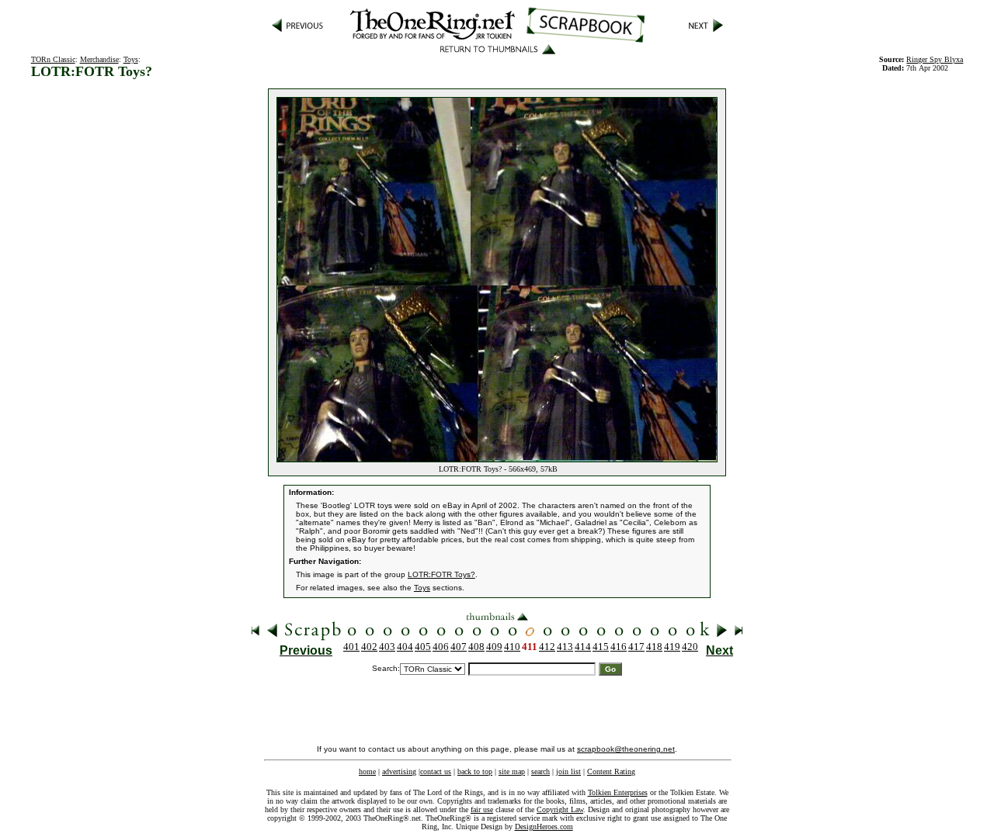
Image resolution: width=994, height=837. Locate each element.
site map (512, 771)
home (367, 771)
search (540, 771)
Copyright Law (560, 809)
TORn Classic (53, 59)
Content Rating (611, 771)
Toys (130, 59)
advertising (399, 771)
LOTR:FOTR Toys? (441, 574)
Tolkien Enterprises (618, 792)
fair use (482, 809)
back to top (474, 771)
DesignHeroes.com (544, 826)
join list (568, 771)
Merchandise (99, 59)
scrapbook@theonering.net (626, 749)
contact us (435, 771)
